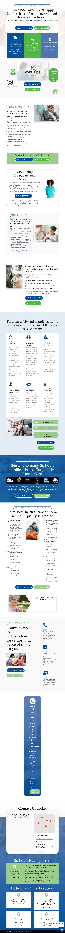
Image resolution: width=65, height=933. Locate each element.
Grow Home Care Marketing (19, 931)
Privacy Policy (29, 931)
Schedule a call (41, 28)
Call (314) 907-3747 (23, 28)
